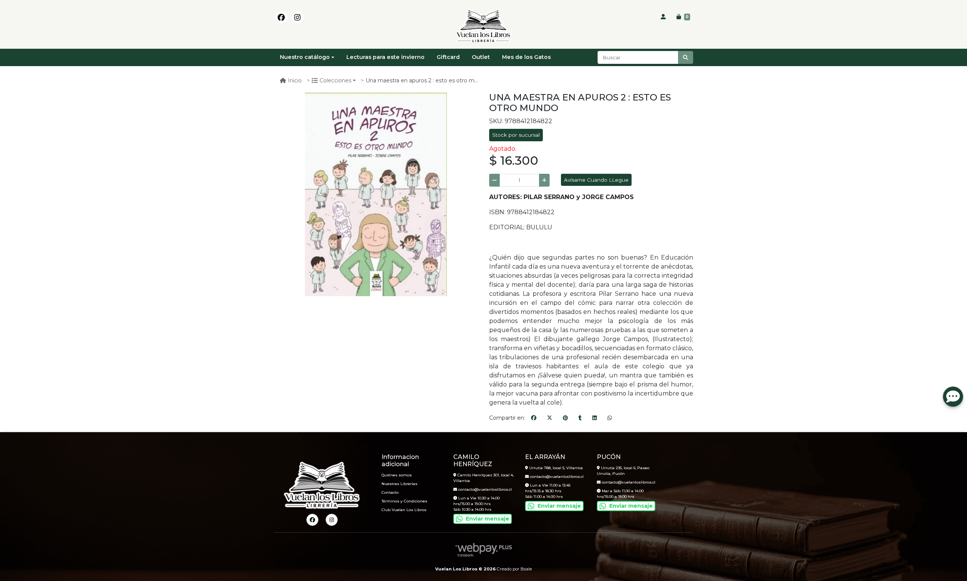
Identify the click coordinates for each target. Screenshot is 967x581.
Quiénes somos (397, 475)
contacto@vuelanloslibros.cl (484, 489)
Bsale (526, 569)
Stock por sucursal (516, 135)
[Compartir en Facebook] (534, 418)
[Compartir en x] (549, 418)
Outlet (481, 57)
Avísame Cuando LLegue (596, 180)
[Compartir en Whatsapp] (609, 418)
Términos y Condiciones (404, 501)
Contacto (390, 492)
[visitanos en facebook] (281, 17)
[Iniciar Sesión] (663, 17)
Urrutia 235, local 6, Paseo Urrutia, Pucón (623, 470)
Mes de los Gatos (526, 57)
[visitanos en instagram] (298, 17)
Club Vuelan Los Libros (404, 509)
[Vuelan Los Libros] (483, 26)
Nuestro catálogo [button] (305, 57)
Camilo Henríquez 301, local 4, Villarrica (483, 478)
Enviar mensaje (487, 518)
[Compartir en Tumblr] (580, 418)
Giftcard (448, 57)
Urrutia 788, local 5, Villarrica (555, 467)
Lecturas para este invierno (385, 57)
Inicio (295, 80)
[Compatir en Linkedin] (594, 418)
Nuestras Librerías (399, 483)
